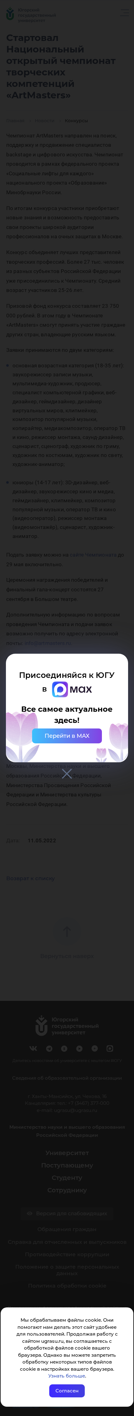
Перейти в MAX (67, 736)
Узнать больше (66, 1376)
